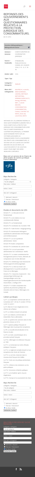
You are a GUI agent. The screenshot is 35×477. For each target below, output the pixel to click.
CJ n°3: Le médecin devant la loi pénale (15, 312)
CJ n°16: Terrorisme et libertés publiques (16, 370)
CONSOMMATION (20, 109)
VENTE (24, 116)
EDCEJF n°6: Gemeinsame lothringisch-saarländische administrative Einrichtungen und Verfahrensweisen (16, 234)
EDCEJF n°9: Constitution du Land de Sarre (16, 246)
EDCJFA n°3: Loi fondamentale (13, 223)
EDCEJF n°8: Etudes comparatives (14, 244)
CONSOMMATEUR (20, 107)
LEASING (17, 94)
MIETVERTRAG (19, 96)
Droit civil (22, 114)
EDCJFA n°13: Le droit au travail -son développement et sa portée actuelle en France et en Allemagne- (16, 269)
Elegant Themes (16, 472)
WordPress (17, 474)
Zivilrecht (17, 84)
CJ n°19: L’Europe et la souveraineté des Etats (17, 378)
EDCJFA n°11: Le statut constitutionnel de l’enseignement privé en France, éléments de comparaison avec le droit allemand (17, 257)
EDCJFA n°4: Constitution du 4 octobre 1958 (17, 226)
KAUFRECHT (19, 89)
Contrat (17, 111)
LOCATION (18, 116)
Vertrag (17, 100)
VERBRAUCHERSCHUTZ (22, 98)
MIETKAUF (24, 94)
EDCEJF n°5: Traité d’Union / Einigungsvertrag (17, 228)
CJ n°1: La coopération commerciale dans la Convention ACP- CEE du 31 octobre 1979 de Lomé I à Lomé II (17, 302)
